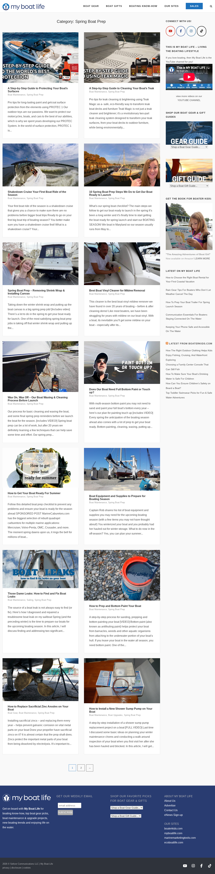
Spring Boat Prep (35, 94)
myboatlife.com (173, 833)
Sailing (30, 600)
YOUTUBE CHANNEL (189, 100)
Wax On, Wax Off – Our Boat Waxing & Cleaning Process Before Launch (38, 399)
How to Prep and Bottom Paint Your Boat (115, 606)
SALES (194, 6)
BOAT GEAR (91, 6)
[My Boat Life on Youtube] (170, 31)
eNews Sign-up (173, 814)
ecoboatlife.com (173, 842)
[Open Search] (211, 6)
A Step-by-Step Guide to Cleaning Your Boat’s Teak (121, 88)
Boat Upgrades (115, 715)
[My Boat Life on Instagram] (191, 31)
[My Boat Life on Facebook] (181, 31)
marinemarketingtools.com (180, 837)
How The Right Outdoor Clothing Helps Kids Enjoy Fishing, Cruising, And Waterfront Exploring (189, 355)
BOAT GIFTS (114, 6)
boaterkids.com (173, 828)
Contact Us (171, 810)
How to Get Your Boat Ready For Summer (34, 493)
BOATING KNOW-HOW (143, 6)
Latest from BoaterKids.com (190, 343)
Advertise (170, 805)
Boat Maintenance (16, 94)
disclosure (16, 867)
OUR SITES (171, 6)
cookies (27, 867)
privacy (6, 867)
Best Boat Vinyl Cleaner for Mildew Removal (117, 290)
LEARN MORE (202, 258)
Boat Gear (12, 713)
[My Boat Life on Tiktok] (201, 31)
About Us (169, 800)
